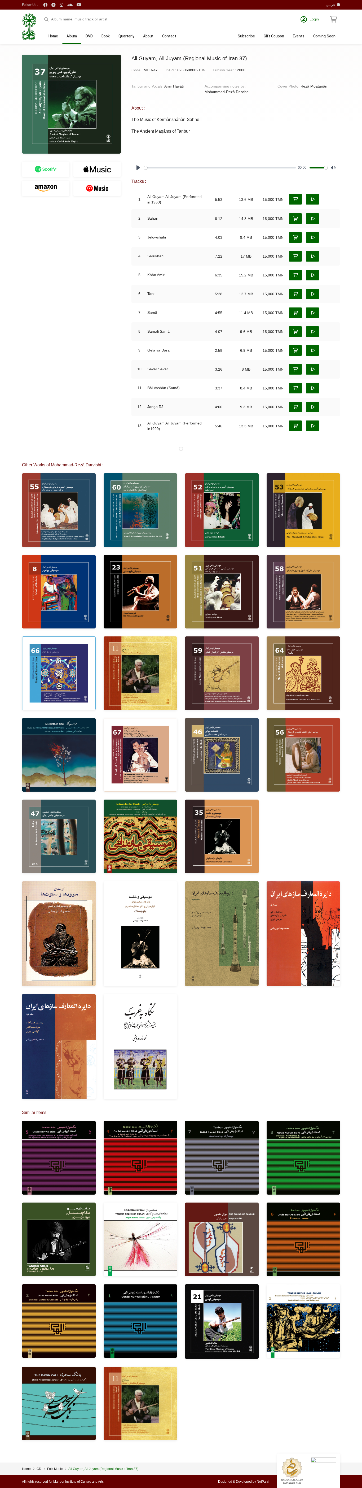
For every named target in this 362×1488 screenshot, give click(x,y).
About (148, 36)
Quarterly (126, 36)
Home (53, 36)
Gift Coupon (274, 36)
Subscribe (246, 36)
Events (298, 36)
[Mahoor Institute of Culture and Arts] (29, 27)
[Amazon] (45, 188)
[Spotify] (45, 169)
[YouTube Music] (97, 188)
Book (105, 36)
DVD (89, 36)
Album (72, 36)
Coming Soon (324, 36)
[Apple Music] (97, 169)
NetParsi (263, 1481)
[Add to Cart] (295, 199)
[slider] (220, 167)
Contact (169, 36)
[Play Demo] (312, 199)
